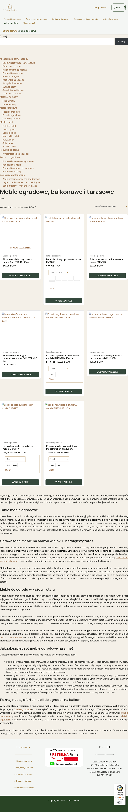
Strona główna (10, 30)
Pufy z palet (8, 139)
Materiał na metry (110, 19)
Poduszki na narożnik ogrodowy (18, 168)
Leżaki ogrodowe (11, 118)
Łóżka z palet (9, 132)
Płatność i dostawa (24, 774)
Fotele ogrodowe (11, 111)
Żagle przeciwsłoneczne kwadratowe (21, 179)
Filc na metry (8, 100)
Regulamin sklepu (24, 761)
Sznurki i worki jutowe (13, 90)
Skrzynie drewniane (12, 83)
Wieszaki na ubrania (12, 93)
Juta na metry (9, 104)
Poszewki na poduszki (13, 79)
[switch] (119, 802)
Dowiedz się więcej (20, 275)
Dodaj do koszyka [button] (107, 275)
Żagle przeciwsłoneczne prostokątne (21, 182)
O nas (103, 7)
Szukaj (3, 36)
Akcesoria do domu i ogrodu (86, 19)
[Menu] (124, 785)
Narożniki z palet (10, 136)
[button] (91, 7)
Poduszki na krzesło (12, 73)
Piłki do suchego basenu (14, 69)
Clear (51, 288)
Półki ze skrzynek (11, 76)
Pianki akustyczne (11, 66)
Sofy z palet (8, 143)
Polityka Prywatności (24, 767)
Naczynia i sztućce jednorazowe (18, 62)
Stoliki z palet (9, 146)
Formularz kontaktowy (24, 787)
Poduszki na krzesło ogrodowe (18, 161)
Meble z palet (29, 23)
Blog (96, 7)
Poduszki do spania (60, 19)
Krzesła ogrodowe (11, 115)
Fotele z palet (9, 126)
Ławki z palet (8, 129)
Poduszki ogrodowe (12, 19)
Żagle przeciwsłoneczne (37, 19)
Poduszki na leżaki (11, 164)
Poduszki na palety (11, 171)
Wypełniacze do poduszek (15, 153)
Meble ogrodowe (11, 23)
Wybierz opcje (63, 300)
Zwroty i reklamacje (24, 781)
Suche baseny (9, 86)
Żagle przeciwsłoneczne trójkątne (19, 185)
